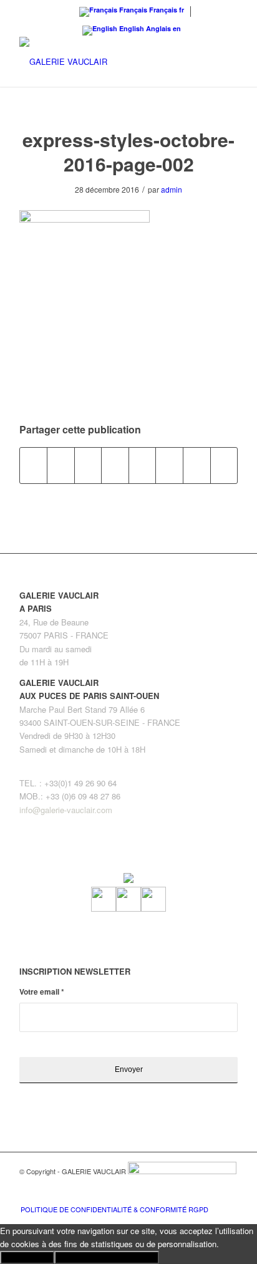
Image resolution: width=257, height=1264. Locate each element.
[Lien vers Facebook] (191, 1196)
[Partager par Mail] (224, 465)
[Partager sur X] (60, 465)
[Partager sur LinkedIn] (115, 465)
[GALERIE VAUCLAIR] (106, 62)
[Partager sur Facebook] (33, 465)
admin (171, 189)
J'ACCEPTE (27, 1257)
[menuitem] (111, 1209)
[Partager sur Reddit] (196, 465)
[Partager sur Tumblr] (142, 465)
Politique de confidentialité (106, 1257)
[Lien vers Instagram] (209, 1196)
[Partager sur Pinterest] (88, 465)
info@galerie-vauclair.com (65, 810)
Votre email (41, 992)
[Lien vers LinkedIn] (228, 1196)
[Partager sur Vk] (169, 465)
